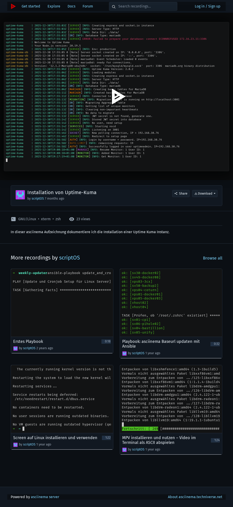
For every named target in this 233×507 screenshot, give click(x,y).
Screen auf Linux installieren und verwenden (55, 437)
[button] (8, 167)
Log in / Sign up (207, 6)
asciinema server (45, 497)
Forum (88, 6)
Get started (31, 6)
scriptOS (38, 198)
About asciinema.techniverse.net (195, 497)
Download (205, 193)
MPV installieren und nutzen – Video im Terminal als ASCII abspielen (159, 440)
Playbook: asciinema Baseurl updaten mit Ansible (161, 344)
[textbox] (19, 167)
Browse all (212, 258)
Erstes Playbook (28, 341)
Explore (54, 6)
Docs (71, 6)
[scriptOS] (15, 348)
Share (183, 193)
